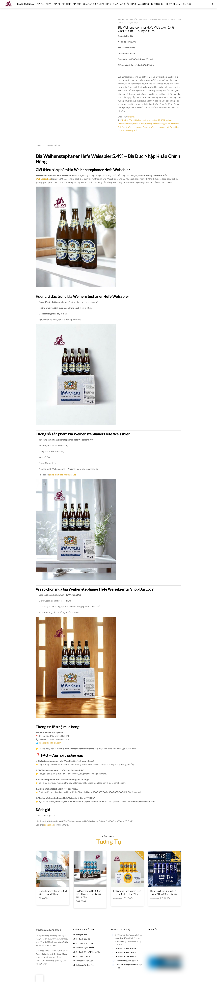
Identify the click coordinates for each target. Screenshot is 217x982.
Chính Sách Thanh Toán (83, 943)
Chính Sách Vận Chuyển (84, 948)
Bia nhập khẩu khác (124, 4)
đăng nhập (49, 825)
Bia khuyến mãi (25, 4)
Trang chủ (123, 19)
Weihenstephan (43, 179)
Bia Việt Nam (173, 4)
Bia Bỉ (57, 4)
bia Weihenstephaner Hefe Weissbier (163, 127)
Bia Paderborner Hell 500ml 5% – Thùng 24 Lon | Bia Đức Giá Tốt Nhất (88, 894)
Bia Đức (77, 4)
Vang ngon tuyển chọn (151, 4)
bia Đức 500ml (128, 120)
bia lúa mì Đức (139, 124)
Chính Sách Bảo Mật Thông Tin (87, 952)
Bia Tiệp (66, 4)
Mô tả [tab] (40, 146)
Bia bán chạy (44, 4)
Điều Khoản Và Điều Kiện (84, 965)
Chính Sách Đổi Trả (82, 956)
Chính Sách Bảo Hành (83, 939)
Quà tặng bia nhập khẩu (97, 4)
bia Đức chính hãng (143, 120)
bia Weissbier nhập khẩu (128, 130)
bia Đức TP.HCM (158, 120)
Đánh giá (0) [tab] (53, 146)
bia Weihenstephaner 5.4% (136, 127)
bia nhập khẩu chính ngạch (156, 124)
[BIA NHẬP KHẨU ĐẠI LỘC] (9, 4)
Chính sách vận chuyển (83, 961)
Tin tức (187, 4)
